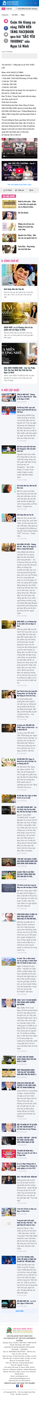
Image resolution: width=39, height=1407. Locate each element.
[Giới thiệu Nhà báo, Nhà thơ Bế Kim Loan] (9, 488)
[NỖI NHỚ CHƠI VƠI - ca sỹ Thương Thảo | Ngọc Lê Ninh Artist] (9, 1327)
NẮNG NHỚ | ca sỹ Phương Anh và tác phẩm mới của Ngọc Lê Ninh (18, 328)
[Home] (6, 21)
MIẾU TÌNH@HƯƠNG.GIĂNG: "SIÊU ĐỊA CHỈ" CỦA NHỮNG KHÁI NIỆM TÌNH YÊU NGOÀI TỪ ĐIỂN (27, 1073)
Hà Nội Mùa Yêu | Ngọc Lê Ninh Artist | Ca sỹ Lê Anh (27, 796)
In (32, 190)
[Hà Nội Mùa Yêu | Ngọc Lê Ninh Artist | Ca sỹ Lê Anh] (9, 798)
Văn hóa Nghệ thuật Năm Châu (19, 185)
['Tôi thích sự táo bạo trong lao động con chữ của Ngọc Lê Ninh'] (9, 888)
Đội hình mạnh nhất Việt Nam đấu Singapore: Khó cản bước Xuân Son (26, 448)
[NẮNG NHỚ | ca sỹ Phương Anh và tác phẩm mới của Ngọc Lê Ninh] (9, 624)
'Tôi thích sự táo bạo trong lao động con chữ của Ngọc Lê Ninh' (27, 886)
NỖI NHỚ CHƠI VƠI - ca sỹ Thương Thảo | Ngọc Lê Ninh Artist (26, 1326)
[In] (6, 41)
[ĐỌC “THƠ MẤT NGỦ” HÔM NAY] (9, 1180)
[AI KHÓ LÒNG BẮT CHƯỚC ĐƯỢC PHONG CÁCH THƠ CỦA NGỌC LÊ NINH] (9, 1060)
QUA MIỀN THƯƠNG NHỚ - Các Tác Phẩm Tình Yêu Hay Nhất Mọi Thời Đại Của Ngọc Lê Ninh (19, 370)
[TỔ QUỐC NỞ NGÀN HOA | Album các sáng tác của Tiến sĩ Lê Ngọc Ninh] (9, 1154)
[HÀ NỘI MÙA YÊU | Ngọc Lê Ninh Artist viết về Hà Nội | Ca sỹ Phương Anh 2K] (9, 762)
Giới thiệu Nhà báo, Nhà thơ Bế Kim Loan (27, 486)
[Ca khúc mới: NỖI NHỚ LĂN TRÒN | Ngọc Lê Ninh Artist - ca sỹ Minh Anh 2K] (9, 728)
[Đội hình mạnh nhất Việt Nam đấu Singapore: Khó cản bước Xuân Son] (9, 449)
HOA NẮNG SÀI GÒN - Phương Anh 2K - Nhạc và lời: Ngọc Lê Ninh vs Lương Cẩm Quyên (26, 546)
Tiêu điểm (6, 322)
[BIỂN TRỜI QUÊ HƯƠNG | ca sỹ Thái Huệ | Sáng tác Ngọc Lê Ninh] (9, 1396)
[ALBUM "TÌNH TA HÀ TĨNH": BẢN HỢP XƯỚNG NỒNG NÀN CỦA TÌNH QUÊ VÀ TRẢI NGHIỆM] (9, 875)
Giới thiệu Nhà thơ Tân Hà (14, 289)
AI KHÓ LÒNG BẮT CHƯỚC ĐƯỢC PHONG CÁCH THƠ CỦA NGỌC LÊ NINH (26, 1059)
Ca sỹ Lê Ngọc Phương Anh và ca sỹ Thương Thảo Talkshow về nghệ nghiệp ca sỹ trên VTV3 (27, 1165)
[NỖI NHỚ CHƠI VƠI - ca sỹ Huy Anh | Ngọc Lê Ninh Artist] (9, 1315)
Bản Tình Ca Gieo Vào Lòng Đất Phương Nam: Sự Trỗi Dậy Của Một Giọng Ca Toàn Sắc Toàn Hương (27, 694)
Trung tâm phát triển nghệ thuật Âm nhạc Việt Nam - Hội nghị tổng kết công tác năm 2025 (26, 1223)
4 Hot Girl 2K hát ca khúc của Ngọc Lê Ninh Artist (26, 1210)
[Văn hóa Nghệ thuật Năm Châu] (11, 3)
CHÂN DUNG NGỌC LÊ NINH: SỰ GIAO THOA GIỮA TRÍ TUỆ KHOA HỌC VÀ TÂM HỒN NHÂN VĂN (27, 917)
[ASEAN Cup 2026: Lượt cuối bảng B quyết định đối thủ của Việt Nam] (9, 410)
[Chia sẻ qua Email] (6, 34)
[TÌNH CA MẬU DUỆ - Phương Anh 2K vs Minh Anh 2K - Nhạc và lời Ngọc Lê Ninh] (9, 397)
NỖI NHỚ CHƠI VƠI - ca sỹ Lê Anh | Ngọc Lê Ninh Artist (26, 1302)
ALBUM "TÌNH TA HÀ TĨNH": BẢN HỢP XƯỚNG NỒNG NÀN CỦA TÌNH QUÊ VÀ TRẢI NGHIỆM (26, 875)
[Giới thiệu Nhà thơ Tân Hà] (9, 518)
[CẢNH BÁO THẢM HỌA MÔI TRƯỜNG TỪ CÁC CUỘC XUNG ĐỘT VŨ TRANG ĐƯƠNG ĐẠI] (9, 1086)
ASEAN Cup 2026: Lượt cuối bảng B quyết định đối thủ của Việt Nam (26, 409)
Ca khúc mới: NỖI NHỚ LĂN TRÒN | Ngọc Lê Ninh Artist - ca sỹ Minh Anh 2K (27, 727)
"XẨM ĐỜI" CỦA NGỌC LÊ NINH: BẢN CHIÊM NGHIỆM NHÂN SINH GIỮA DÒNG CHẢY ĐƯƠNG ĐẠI (27, 861)
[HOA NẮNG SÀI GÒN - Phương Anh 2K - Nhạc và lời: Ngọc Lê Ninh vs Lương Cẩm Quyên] (9, 547)
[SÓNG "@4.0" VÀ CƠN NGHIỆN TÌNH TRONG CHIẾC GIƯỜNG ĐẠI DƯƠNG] (9, 1003)
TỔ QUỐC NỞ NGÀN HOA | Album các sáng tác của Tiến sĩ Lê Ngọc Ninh (27, 1152)
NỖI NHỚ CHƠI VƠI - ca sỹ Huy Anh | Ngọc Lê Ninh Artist (27, 1313)
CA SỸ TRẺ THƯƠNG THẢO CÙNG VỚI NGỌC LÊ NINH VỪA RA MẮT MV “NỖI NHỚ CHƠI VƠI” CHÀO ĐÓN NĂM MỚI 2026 (27, 1260)
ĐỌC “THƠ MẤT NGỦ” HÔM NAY (27, 1177)
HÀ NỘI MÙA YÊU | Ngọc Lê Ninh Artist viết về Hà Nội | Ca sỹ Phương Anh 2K (26, 761)
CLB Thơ (5, 284)
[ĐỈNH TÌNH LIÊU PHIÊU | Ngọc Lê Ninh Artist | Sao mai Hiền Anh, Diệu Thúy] (9, 1340)
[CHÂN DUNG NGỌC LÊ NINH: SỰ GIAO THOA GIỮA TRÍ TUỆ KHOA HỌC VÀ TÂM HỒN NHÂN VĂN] (9, 917)
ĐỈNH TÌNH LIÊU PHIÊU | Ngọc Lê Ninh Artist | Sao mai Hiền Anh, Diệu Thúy (26, 1339)
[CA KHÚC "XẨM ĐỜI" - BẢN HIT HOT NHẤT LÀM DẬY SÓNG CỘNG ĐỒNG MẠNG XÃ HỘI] (9, 1140)
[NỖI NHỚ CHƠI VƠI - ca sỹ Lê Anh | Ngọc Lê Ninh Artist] (9, 1304)
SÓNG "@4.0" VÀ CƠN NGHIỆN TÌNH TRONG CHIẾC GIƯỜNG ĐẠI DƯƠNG (26, 1002)
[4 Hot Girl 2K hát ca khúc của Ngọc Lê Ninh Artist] (9, 1212)
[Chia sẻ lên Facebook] (6, 28)
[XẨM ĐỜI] (9, 1353)
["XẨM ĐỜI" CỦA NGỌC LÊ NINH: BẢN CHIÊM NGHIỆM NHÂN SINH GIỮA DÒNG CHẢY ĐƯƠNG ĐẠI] (9, 862)
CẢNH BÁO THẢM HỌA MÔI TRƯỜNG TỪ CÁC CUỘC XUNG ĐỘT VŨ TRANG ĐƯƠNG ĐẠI (26, 1085)
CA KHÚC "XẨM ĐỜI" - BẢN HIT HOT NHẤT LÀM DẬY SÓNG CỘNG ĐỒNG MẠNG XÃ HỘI (27, 1139)
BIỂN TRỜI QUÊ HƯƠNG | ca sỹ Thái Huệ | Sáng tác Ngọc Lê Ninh (27, 1394)
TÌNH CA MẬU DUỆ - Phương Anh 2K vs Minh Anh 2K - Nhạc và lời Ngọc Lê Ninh (26, 396)
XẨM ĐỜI (20, 1350)
